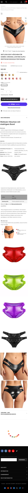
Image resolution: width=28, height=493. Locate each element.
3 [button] (7, 46)
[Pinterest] (9, 451)
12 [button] (20, 46)
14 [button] (23, 46)
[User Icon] (21, 2)
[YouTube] (13, 451)
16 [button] (9, 47)
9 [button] (16, 46)
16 (3, 110)
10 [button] (17, 46)
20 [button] (15, 47)
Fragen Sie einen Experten (18, 51)
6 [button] (11, 46)
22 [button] (18, 47)
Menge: (2, 89)
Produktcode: (4, 65)
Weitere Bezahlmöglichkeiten (14, 107)
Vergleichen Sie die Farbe (20, 41)
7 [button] (13, 46)
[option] (14, 30)
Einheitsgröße (4, 85)
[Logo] (14, 2)
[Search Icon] (6, 2)
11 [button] (19, 46)
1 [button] (4, 46)
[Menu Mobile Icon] (2, 2)
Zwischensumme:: (5, 94)
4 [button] (8, 46)
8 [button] (14, 46)
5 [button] (10, 46)
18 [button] (12, 47)
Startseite (3, 6)
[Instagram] (5, 451)
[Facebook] (2, 451)
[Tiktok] (16, 451)
